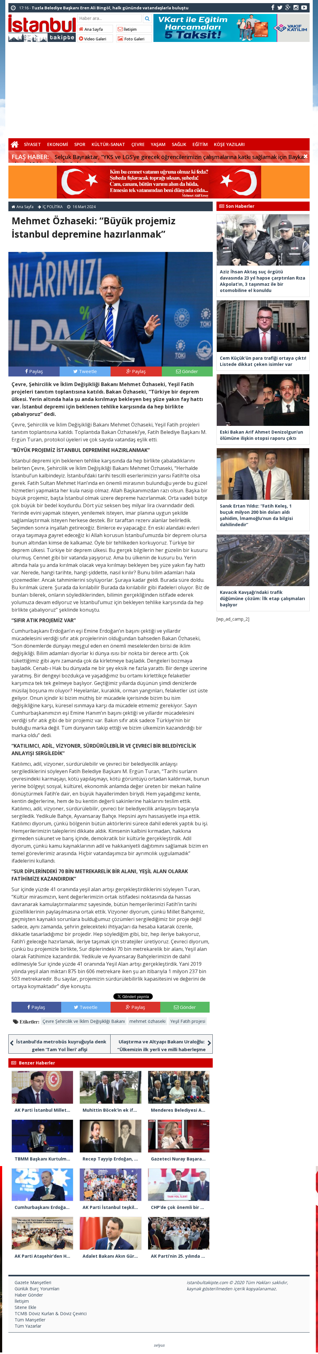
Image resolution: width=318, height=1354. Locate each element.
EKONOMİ (57, 144)
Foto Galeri (133, 39)
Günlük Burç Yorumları (37, 1289)
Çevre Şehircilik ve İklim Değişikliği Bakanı (84, 1021)
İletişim (130, 29)
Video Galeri (94, 39)
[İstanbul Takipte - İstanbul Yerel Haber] (42, 27)
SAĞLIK (179, 144)
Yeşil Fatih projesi (187, 1021)
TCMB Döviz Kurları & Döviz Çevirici (51, 1313)
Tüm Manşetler (30, 1320)
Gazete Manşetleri (33, 1282)
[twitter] (280, 7)
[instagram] (295, 7)
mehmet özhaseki (147, 1021)
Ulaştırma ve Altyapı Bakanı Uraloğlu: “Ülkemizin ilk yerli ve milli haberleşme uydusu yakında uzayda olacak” (161, 1049)
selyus (159, 1345)
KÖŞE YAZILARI (229, 144)
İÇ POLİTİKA (53, 206)
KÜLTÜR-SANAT (108, 144)
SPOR (79, 144)
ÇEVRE (138, 144)
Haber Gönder (29, 1295)
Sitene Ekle (25, 1307)
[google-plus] (288, 7)
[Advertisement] (159, 90)
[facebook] (273, 7)
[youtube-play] (304, 7)
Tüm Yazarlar (28, 1326)
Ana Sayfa (93, 29)
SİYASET (32, 144)
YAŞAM (158, 144)
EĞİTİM (200, 144)
